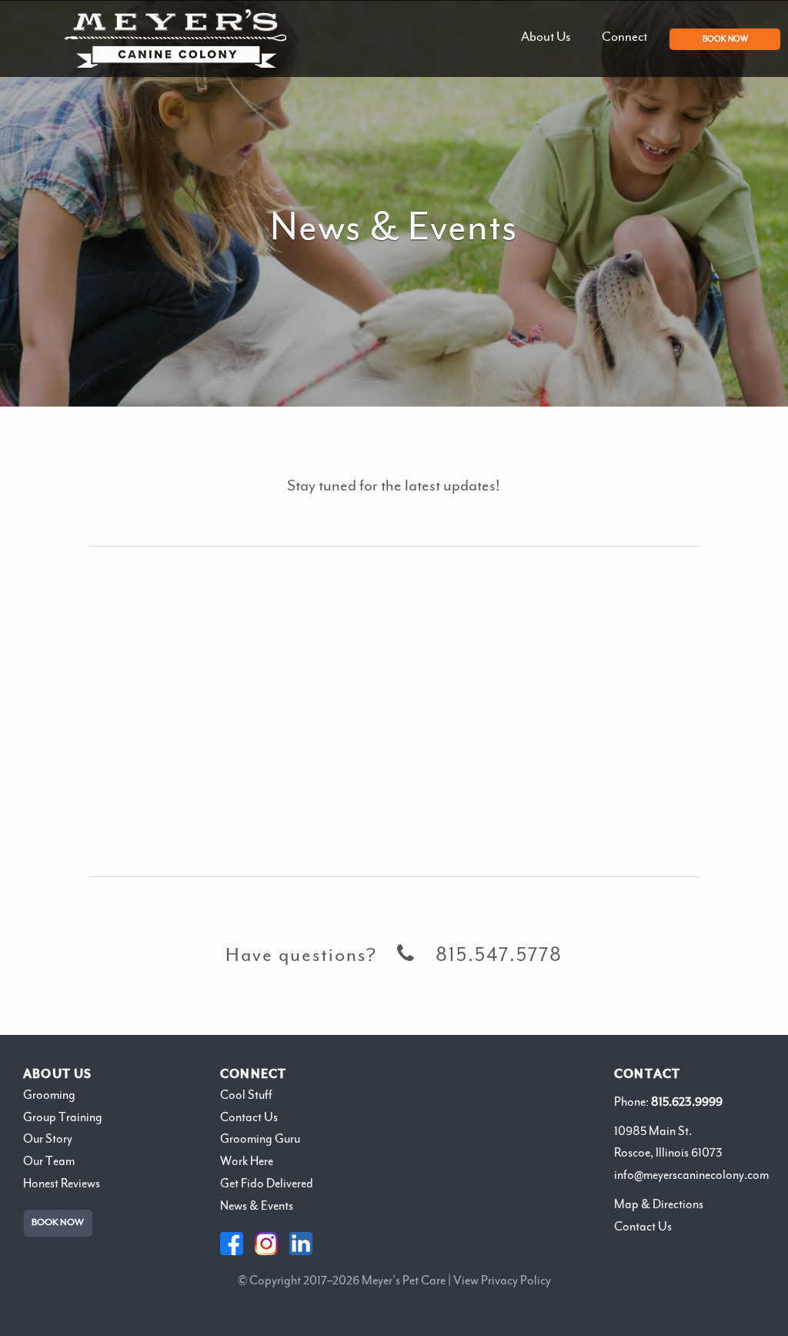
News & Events (256, 1206)
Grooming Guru (260, 1139)
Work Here (246, 1161)
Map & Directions (658, 1204)
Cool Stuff (246, 1095)
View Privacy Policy (502, 1280)
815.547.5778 (499, 955)
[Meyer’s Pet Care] (175, 38)
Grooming (49, 1095)
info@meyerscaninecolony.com (691, 1175)
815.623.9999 (687, 1102)
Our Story (47, 1139)
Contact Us (249, 1117)
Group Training (62, 1117)
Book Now (58, 1222)
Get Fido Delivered (266, 1183)
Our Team (49, 1161)
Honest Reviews (61, 1183)
